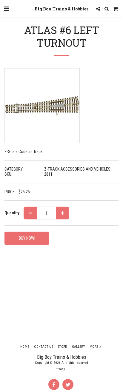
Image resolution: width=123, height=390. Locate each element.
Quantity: (12, 212)
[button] (6, 8)
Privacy (60, 369)
